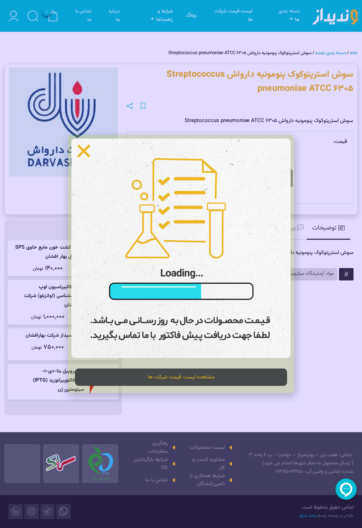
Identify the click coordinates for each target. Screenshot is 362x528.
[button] (84, 151)
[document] (181, 264)
